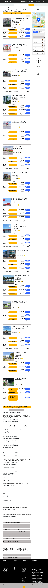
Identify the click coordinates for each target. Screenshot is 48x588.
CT (37, 562)
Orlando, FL (11, 547)
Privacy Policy (15, 570)
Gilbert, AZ (23, 580)
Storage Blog (43, 1)
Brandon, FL (5, 550)
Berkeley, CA (23, 571)
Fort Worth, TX (24, 577)
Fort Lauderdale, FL (26, 543)
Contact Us (15, 569)
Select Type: (34, 29)
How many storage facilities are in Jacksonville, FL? (12, 522)
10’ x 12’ (4, 113)
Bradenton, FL (25, 549)
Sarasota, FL (12, 548)
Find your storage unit (38, 60)
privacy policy (24, 585)
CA (35, 562)
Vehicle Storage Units (5, 568)
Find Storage (31, 4)
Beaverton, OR (24, 569)
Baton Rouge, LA (24, 568)
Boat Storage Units (5, 570)
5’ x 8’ (4, 138)
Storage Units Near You (24, 1)
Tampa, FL (11, 549)
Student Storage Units (5, 566)
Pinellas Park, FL (25, 547)
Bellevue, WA (23, 570)
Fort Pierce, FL (19, 551)
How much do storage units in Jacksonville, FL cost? (12, 527)
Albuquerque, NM (24, 562)
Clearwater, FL (19, 550)
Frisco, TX (23, 578)
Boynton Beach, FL (12, 551)
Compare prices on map (39, 26)
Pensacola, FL (19, 547)
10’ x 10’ (4, 109)
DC (38, 562)
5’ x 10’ (4, 36)
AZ (34, 562)
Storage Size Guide (38, 1)
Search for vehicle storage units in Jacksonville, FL (11, 557)
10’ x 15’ (4, 318)
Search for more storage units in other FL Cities (11, 541)
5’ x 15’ (4, 289)
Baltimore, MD (23, 567)
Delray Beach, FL (19, 543)
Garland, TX (23, 579)
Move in (38, 74)
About (14, 568)
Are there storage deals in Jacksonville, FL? (11, 536)
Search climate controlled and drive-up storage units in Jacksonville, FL (15, 554)
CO (36, 562)
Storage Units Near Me (5, 562)
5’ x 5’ (4, 29)
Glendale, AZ (23, 581)
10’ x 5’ (4, 32)
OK (24, 586)
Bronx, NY (23, 576)
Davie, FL (4, 543)
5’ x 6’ (4, 235)
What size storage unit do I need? (10, 538)
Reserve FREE (38, 63)
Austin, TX (23, 566)
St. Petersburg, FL (19, 548)
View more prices (26, 91)
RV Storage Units (5, 571)
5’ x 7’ (4, 58)
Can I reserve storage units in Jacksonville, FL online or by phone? (15, 531)
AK (32, 562)
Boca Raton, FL (25, 550)
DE (39, 562)
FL (8, 7)
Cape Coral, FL (12, 550)
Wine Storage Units (5, 567)
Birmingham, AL (24, 572)
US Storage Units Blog (16, 562)
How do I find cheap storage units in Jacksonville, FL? (13, 529)
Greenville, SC (23, 582)
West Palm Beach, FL (20, 549)
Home (14, 567)
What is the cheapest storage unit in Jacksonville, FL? (13, 524)
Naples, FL (4, 547)
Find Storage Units (5, 7)
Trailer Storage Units (5, 572)
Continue (27, 29)
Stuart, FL (24, 548)
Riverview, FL (5, 548)
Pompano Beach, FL (6, 551)
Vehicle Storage (31, 1)
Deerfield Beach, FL (13, 543)
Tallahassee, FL (5, 549)
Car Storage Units (5, 569)
